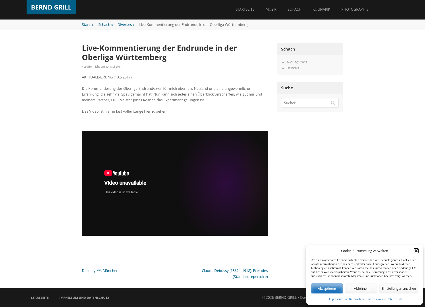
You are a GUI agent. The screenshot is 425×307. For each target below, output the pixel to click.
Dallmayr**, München (100, 270)
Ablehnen (361, 288)
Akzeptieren (327, 288)
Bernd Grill (51, 7)
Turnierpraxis (296, 62)
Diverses (126, 24)
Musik (271, 9)
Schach (294, 9)
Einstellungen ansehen (399, 288)
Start (88, 24)
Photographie (354, 9)
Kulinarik (321, 9)
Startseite (245, 9)
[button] (416, 250)
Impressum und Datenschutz (347, 299)
